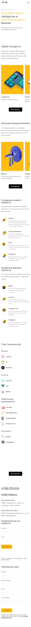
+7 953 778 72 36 (10, 488)
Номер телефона (5, 580)
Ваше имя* (3, 528)
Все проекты (15, 109)
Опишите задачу (5, 597)
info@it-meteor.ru (9, 495)
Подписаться (6, 546)
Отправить (6, 610)
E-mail (2, 536)
